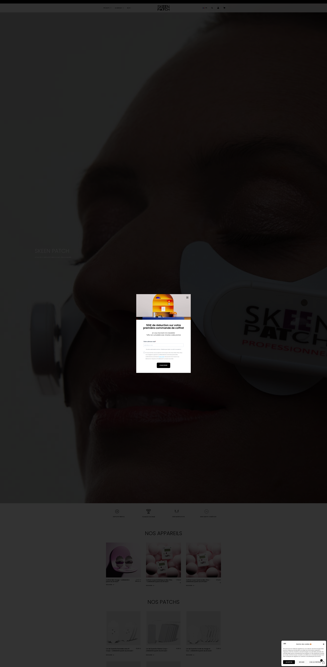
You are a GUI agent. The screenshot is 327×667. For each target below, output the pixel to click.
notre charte (161, 356)
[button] (323, 644)
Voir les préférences (316, 662)
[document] (163, 333)
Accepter (289, 662)
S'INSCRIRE (163, 365)
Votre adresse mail (149, 341)
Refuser (301, 662)
